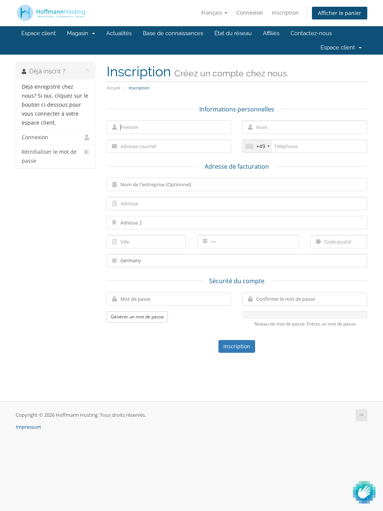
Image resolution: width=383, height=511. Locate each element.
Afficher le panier (339, 12)
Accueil (113, 88)
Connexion (249, 12)
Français (212, 12)
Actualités (119, 33)
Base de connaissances (173, 33)
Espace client (38, 33)
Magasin (79, 33)
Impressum (28, 427)
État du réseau (233, 33)
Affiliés (271, 33)
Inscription (285, 12)
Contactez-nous (311, 33)
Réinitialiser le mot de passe (49, 156)
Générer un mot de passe (137, 316)
